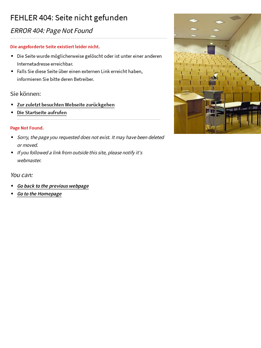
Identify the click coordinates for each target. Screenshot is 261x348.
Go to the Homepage (39, 193)
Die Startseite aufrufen (42, 112)
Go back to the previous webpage (53, 185)
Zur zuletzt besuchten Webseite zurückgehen (66, 104)
